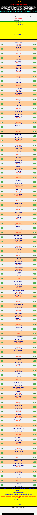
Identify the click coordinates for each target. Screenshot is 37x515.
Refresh (35, 514)
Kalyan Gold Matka (33, 488)
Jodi (2, 44)
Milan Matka (5, 488)
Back (1, 514)
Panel (35, 44)
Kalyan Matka (20, 488)
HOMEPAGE (18, 511)
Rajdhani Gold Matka (26, 488)
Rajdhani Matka (9, 488)
